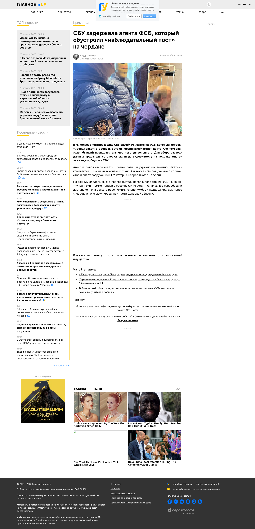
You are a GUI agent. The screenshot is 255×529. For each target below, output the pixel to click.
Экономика (93, 11)
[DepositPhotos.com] (181, 511)
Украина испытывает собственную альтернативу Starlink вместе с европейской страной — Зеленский (38, 353)
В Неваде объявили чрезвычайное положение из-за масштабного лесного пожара (40, 311)
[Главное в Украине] (32, 5)
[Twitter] (176, 501)
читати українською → (171, 55)
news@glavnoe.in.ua (182, 484)
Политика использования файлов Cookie (131, 502)
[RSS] (200, 501)
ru (244, 4)
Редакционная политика (123, 493)
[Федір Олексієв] (76, 59)
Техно (180, 11)
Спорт (202, 11)
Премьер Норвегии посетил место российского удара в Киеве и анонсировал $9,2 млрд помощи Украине (42, 280)
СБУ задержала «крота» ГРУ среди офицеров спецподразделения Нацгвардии (128, 274)
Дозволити (149, 16)
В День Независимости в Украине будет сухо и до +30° (40, 143)
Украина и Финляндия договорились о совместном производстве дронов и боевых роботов (40, 265)
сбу (82, 299)
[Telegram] (182, 501)
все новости (60, 365)
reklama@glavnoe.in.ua (184, 489)
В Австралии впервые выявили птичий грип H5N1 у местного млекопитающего (40, 340)
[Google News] (194, 501)
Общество (64, 11)
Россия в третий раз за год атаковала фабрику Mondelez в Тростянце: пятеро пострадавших (41, 188)
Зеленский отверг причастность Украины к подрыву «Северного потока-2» (37, 219)
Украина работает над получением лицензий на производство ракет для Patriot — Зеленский (40, 295)
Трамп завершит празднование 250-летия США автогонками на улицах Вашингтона (41, 171)
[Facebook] (169, 501)
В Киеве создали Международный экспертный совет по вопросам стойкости (42, 155)
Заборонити (134, 16)
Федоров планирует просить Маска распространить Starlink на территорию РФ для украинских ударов (40, 249)
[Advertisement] (127, 225)
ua (239, 4)
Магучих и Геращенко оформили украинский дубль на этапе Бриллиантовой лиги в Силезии (36, 234)
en (249, 4)
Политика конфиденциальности (126, 498)
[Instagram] (188, 501)
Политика (37, 11)
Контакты (115, 488)
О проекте (116, 484)
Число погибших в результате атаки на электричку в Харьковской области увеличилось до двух (40, 203)
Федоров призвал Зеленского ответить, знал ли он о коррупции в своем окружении (41, 326)
